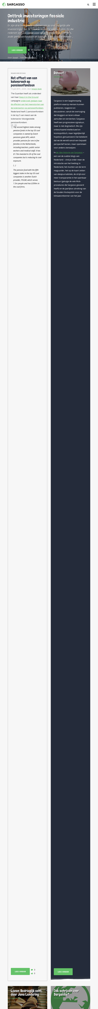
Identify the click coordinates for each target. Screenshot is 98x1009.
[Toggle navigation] (94, 4)
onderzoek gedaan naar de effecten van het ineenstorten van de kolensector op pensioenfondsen (27, 104)
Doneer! (59, 73)
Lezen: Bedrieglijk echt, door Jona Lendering (26, 992)
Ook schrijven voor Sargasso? (66, 992)
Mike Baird (29, 57)
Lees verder (17, 50)
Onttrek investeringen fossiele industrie (36, 18)
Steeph (15, 57)
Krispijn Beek (37, 89)
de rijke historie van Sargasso (69, 152)
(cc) (34, 57)
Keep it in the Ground (28, 97)
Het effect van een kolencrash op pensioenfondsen (24, 81)
